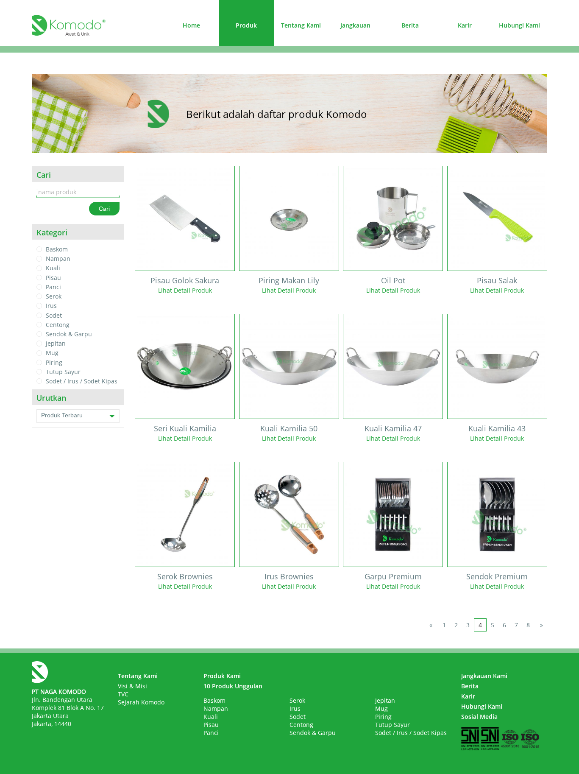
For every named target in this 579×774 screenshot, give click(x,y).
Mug (52, 353)
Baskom (57, 249)
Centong (58, 325)
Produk (246, 25)
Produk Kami (222, 676)
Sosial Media (479, 717)
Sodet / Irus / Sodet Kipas (81, 381)
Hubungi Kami (519, 25)
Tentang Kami (301, 25)
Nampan (58, 258)
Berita (410, 25)
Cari (104, 208)
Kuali (53, 268)
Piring (54, 362)
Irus (51, 306)
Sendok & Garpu (69, 334)
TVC (123, 694)
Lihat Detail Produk (185, 290)
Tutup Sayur (63, 372)
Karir (465, 25)
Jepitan (56, 343)
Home (191, 25)
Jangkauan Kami (484, 676)
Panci (53, 287)
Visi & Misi (132, 686)
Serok (53, 296)
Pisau (53, 278)
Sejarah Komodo (141, 702)
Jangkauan (355, 25)
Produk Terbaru (62, 415)
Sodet (54, 315)
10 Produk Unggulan (232, 686)
